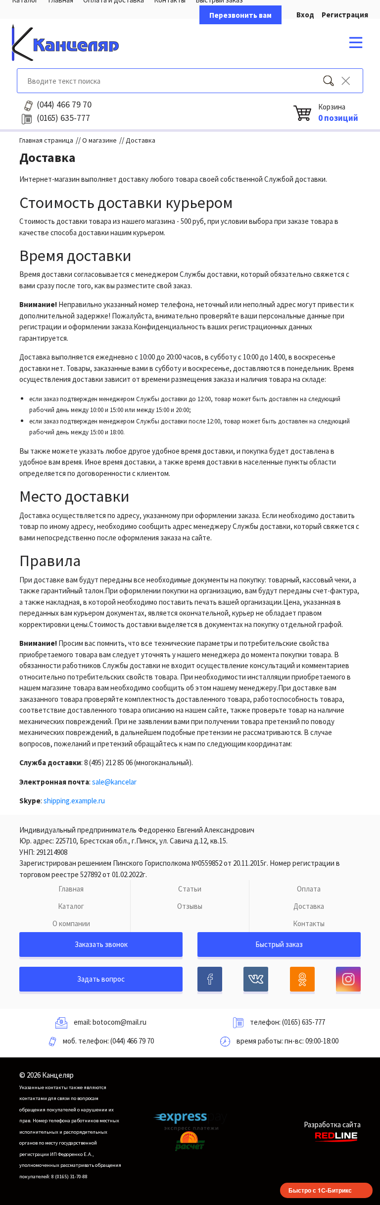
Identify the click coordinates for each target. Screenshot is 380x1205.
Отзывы (189, 906)
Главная (71, 888)
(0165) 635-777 (303, 1022)
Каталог (71, 906)
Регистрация (345, 14)
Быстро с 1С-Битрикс (320, 1190)
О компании (71, 923)
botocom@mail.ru (119, 1022)
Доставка (308, 906)
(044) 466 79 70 (132, 1041)
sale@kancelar (114, 781)
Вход (305, 14)
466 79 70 (64, 104)
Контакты (309, 923)
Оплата (309, 888)
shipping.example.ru (74, 800)
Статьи (189, 888)
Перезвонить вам (240, 15)
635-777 (63, 117)
